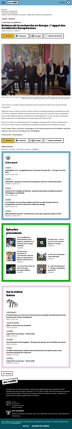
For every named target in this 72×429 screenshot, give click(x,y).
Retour (8, 374)
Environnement (11, 312)
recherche (19, 149)
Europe (11, 149)
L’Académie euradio (18, 405)
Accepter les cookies (40, 426)
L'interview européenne (10, 13)
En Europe (10, 331)
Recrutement (16, 404)
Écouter (9, 36)
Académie (35, 149)
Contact (14, 402)
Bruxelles (12, 19)
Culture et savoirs (13, 323)
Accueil (4, 9)
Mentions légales (17, 407)
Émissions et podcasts (9, 11)
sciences (27, 149)
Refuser (26, 426)
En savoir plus (15, 423)
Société (4, 19)
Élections (5, 149)
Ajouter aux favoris (55, 36)
